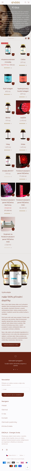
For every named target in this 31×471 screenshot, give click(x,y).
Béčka (8, 118)
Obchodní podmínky (9, 422)
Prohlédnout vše (11, 344)
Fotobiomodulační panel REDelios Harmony (8, 202)
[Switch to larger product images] (26, 38)
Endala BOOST (7, 171)
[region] (15, 361)
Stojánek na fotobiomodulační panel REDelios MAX (8, 238)
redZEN (23, 118)
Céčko (23, 59)
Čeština (21, 455)
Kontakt (5, 418)
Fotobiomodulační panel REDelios (23, 172)
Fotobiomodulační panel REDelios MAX (23, 202)
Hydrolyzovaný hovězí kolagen (23, 90)
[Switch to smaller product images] (28, 38)
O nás (4, 414)
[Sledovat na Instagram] (7, 450)
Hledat (4, 405)
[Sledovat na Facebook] (2, 450)
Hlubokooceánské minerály (8, 61)
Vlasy (8, 144)
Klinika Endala (7, 426)
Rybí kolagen (8, 89)
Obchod (5, 410)
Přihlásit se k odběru (12, 395)
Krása (23, 144)
